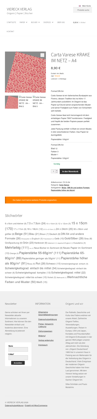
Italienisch (52, 243)
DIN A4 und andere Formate (78, 187)
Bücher (34, 22)
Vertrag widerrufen (46, 340)
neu (31, 248)
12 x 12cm (64, 223)
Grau (88, 238)
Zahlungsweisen (45, 331)
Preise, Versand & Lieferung (45, 325)
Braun (44, 233)
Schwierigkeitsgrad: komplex (33, 272)
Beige (64, 187)
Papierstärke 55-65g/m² (40, 252)
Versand (57, 76)
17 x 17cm (19, 229)
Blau (34, 234)
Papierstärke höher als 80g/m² (63, 190)
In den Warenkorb (70, 171)
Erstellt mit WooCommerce (36, 405)
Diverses (47, 22)
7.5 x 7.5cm (36, 223)
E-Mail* (11, 354)
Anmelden (18, 363)
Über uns (61, 22)
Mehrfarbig (17, 247)
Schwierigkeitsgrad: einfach (74, 263)
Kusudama (79, 242)
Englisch (37, 238)
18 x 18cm (35, 229)
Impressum (43, 345)
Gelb (59, 238)
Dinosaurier (26, 239)
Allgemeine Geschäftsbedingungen (48, 313)
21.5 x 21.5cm (49, 229)
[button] (42, 55)
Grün (28, 242)
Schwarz (53, 263)
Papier (22, 22)
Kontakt (10, 31)
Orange (14, 253)
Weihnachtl (62, 277)
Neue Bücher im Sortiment (48, 247)
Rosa (31, 263)
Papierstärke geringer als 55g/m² (41, 258)
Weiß (41, 282)
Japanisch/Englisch (65, 243)
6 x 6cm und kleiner (16, 223)
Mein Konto (86, 6)
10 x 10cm (51, 223)
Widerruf (41, 335)
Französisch (48, 239)
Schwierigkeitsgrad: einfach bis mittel (31, 268)
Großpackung (13, 242)
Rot (41, 263)
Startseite (11, 22)
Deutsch (54, 233)
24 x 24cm (64, 229)
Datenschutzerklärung (47, 319)
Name (11, 346)
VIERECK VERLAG (19, 9)
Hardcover (40, 242)
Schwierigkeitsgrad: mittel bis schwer (26, 277)
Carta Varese (64, 185)
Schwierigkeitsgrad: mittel (68, 272)
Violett (51, 277)
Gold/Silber (74, 238)
